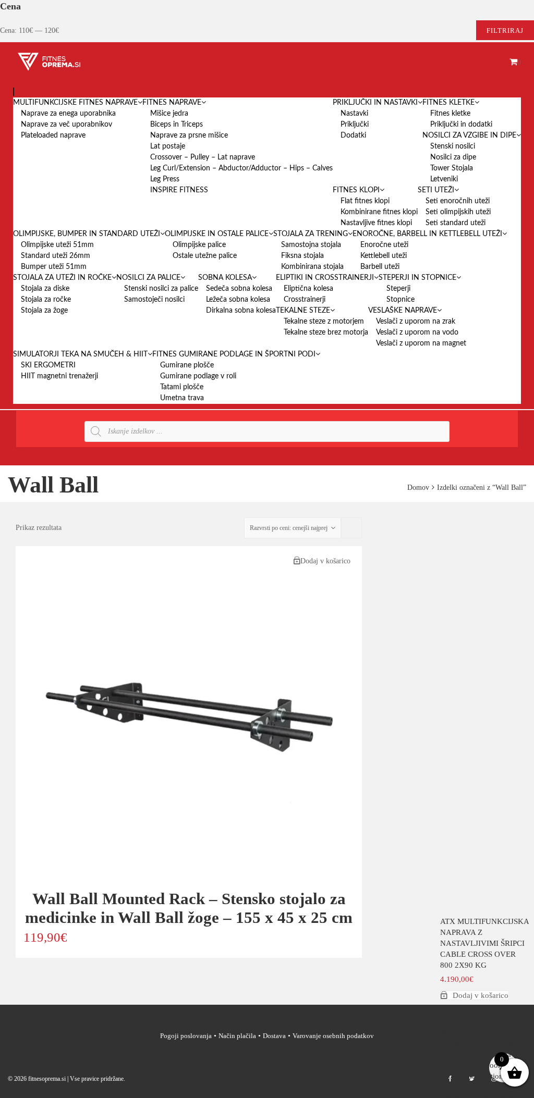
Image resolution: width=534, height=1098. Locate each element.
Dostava (274, 1036)
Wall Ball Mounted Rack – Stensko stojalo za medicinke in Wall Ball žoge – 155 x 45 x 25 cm (189, 908)
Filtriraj (505, 30)
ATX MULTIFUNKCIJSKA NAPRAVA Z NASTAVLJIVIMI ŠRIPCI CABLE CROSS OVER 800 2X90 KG (484, 943)
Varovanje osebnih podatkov (333, 1036)
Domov (418, 487)
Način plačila (237, 1036)
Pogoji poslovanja (186, 1036)
